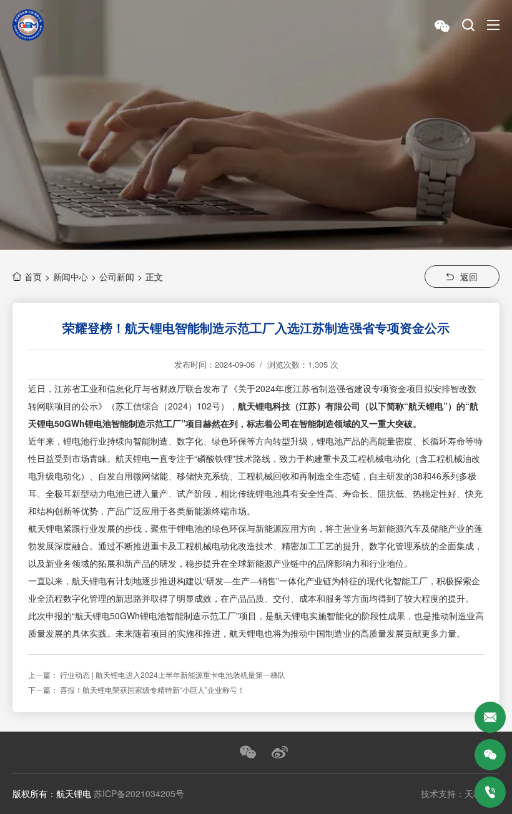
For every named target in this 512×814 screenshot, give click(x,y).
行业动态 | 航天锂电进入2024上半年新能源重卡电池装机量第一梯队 (172, 674)
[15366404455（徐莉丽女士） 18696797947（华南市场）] (490, 792)
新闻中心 (70, 276)
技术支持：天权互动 (460, 793)
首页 (33, 276)
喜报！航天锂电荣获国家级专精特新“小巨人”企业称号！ (152, 689)
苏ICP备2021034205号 (139, 793)
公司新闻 (116, 276)
